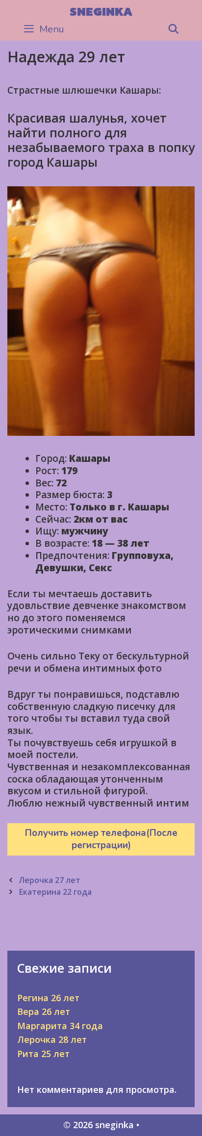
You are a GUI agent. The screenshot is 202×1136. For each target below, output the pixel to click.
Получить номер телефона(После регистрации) (101, 839)
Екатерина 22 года (55, 891)
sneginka (101, 11)
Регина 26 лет (48, 998)
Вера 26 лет (43, 1011)
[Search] (173, 29)
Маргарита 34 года (60, 1026)
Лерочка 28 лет (52, 1039)
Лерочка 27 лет (49, 880)
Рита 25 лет (43, 1054)
